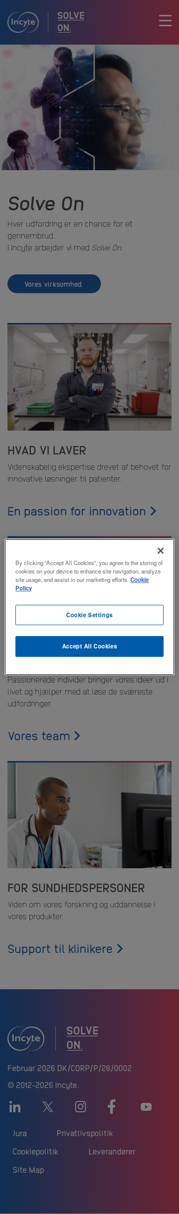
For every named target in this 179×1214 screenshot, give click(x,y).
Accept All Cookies (89, 646)
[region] (89, 607)
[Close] (161, 551)
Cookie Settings (89, 615)
